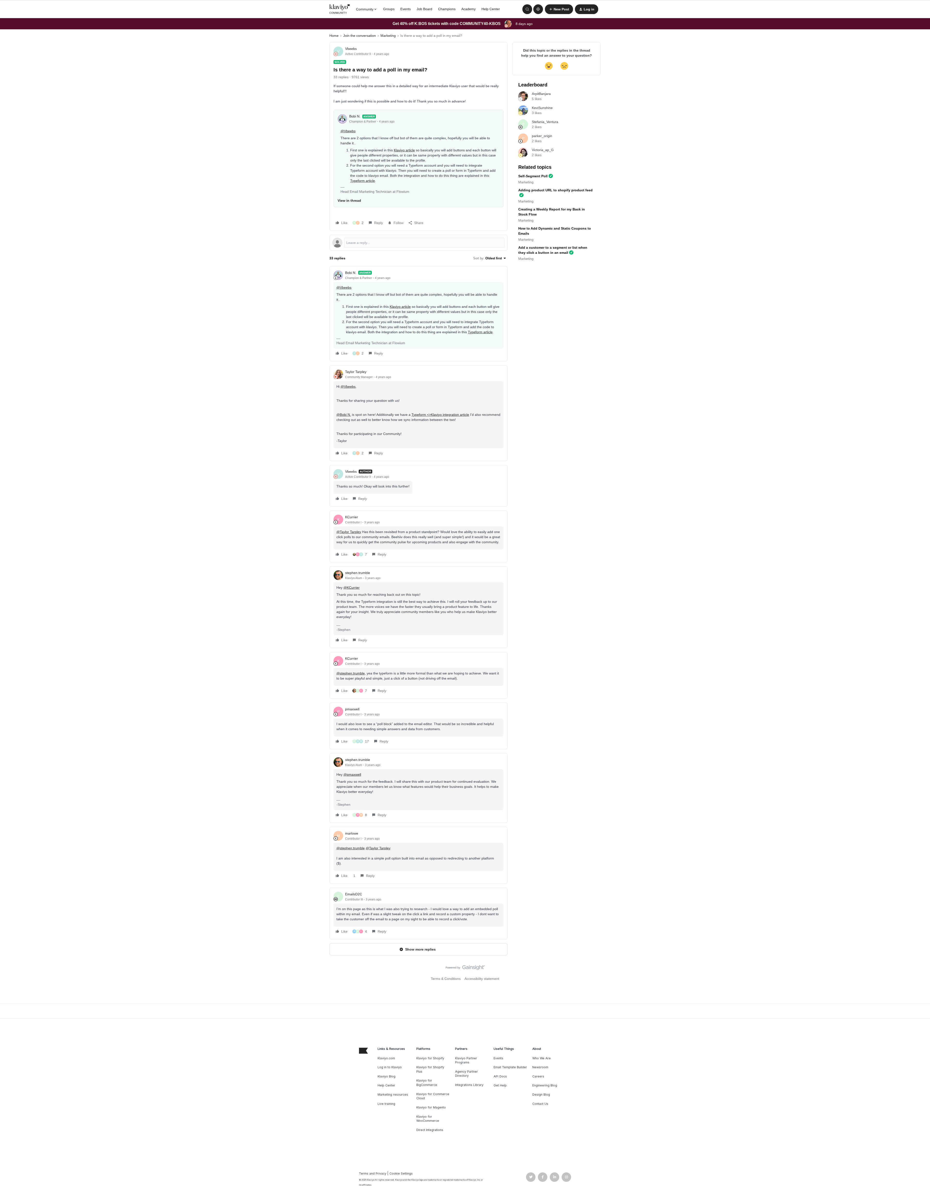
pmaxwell (352, 709)
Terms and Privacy (372, 1173)
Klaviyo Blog (386, 1076)
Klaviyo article (404, 150)
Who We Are (541, 1058)
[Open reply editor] (418, 242)
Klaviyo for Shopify (430, 1058)
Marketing (388, 36)
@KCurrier (351, 587)
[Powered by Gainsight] (465, 968)
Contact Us (540, 1104)
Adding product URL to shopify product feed (555, 190)
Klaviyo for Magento (431, 1107)
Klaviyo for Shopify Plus (430, 1069)
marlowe (351, 833)
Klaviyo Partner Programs (466, 1060)
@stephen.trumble (350, 673)
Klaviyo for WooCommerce (427, 1119)
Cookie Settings (401, 1173)
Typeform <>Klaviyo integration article (440, 415)
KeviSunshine (542, 108)
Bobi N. (354, 116)
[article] (418, 313)
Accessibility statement (482, 979)
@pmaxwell (352, 774)
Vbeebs (351, 49)
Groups (389, 9)
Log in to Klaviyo (390, 1067)
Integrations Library (469, 1085)
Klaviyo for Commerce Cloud (432, 1096)
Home (334, 36)
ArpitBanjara (541, 94)
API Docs (500, 1076)
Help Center (490, 9)
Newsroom (540, 1067)
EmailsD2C (353, 894)
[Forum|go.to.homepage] (339, 9)
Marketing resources (393, 1094)
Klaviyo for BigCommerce (426, 1083)
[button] (559, 9)
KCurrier (351, 517)
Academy (468, 9)
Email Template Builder (510, 1067)
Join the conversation (359, 36)
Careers (538, 1076)
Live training (386, 1104)
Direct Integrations (429, 1130)
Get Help (500, 1085)
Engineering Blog (544, 1085)
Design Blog (541, 1094)
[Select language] (538, 9)
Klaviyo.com (386, 1058)
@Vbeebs (348, 131)
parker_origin (542, 136)
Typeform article (362, 181)
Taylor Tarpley (355, 372)
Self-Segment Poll (533, 176)
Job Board (424, 9)
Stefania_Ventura (545, 122)
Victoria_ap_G (543, 150)
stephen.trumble (357, 573)
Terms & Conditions (446, 979)
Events (405, 9)
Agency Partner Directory (466, 1074)
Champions (447, 9)
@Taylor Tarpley (348, 532)
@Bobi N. (343, 415)
